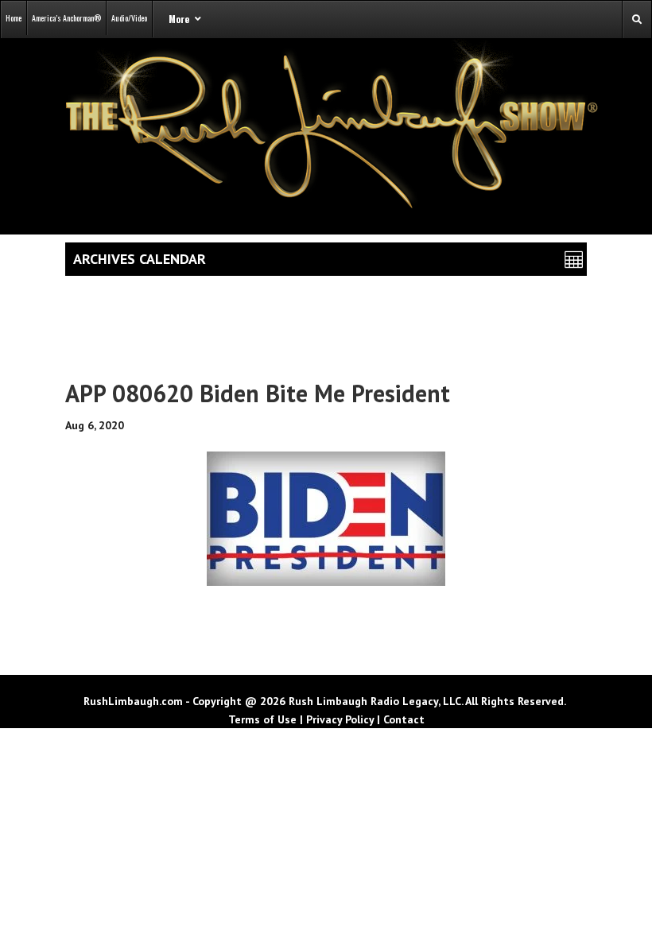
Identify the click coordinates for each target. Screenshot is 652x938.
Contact (404, 719)
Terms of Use (262, 719)
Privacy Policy (340, 719)
